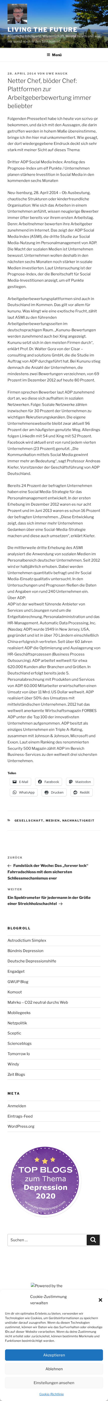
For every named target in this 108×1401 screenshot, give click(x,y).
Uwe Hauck (57, 73)
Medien (53, 820)
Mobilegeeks (19, 1013)
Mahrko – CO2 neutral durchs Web (38, 1002)
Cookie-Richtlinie (51, 1394)
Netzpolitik (17, 1023)
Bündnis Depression (25, 951)
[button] (100, 1299)
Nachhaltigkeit (78, 820)
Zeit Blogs (16, 1074)
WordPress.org (21, 1126)
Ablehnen (54, 1369)
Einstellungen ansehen (54, 1383)
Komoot (15, 992)
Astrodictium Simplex (27, 940)
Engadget (16, 971)
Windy (13, 1064)
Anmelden (17, 1106)
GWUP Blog (18, 982)
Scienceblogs (20, 1043)
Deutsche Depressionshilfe (32, 961)
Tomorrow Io (19, 1054)
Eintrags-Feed (20, 1116)
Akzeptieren (54, 1355)
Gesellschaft (29, 820)
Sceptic (14, 1033)
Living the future (43, 29)
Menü (57, 55)
